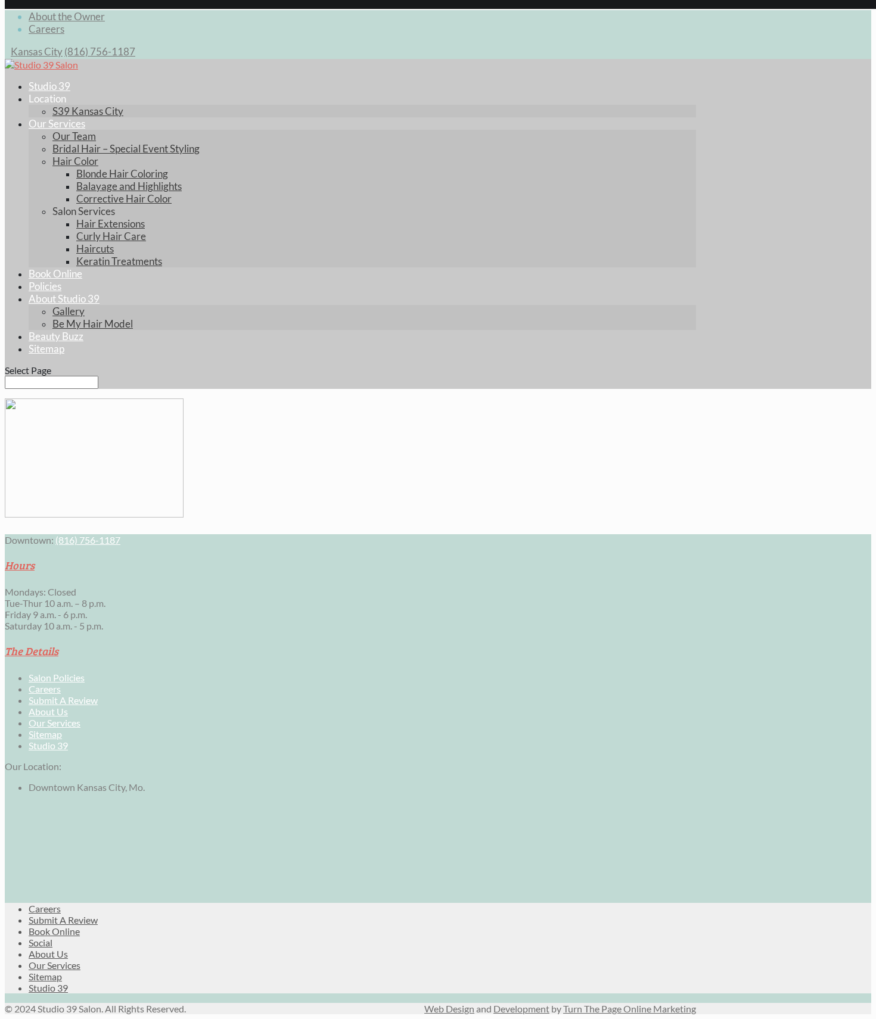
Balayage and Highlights (129, 186)
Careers (46, 29)
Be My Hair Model (92, 323)
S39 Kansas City (87, 111)
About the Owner (67, 16)
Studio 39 (49, 86)
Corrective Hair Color (124, 198)
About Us (48, 711)
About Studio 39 (64, 298)
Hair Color (75, 161)
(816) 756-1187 (99, 51)
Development (521, 1008)
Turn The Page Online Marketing (629, 1008)
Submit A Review (63, 700)
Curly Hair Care (111, 236)
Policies (45, 286)
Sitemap (46, 348)
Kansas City (37, 51)
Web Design (449, 1008)
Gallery (68, 311)
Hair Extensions (110, 223)
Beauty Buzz (56, 336)
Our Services (57, 123)
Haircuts (95, 248)
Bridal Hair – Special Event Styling (126, 148)
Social (40, 942)
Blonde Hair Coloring (122, 173)
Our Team (74, 136)
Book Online (55, 273)
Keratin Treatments (119, 261)
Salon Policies (57, 677)
